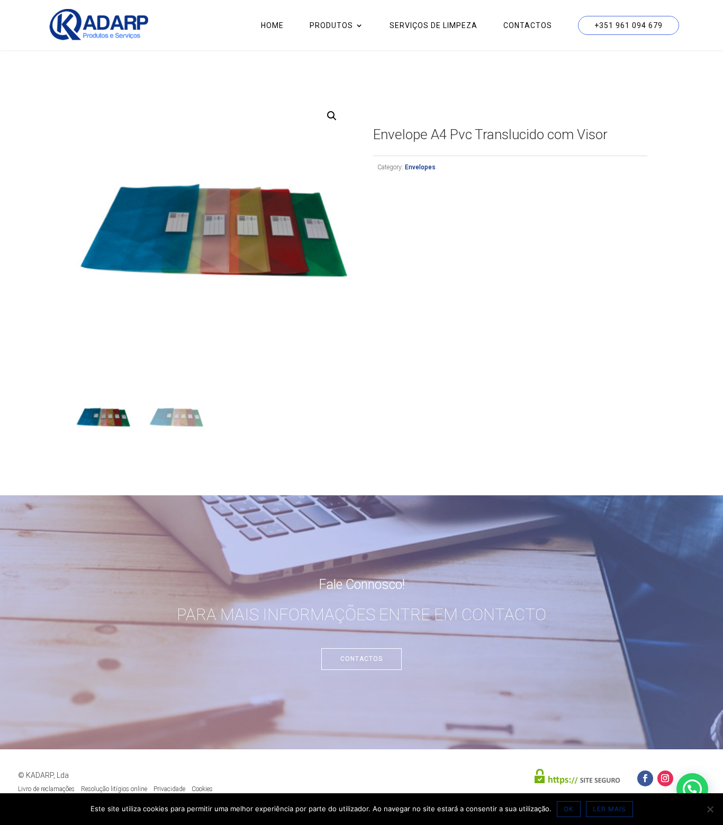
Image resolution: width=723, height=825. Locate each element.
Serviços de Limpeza (433, 26)
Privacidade (169, 789)
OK (569, 809)
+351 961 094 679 (628, 25)
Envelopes (420, 167)
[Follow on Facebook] (645, 778)
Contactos (527, 26)
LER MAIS (609, 809)
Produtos (331, 26)
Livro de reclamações (46, 789)
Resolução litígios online (114, 789)
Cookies (202, 789)
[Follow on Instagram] (665, 778)
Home (272, 26)
